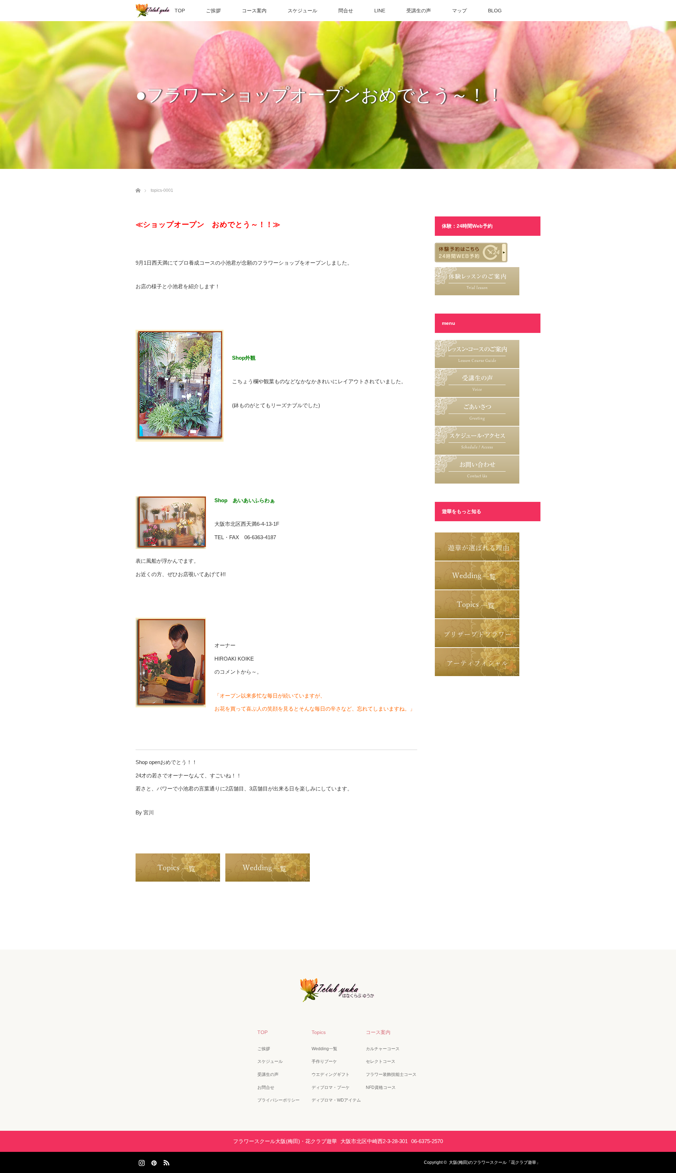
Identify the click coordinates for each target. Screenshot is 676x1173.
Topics (319, 1032)
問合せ (345, 10)
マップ (459, 10)
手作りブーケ (324, 1061)
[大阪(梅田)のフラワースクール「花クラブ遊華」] (338, 997)
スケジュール (302, 10)
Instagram (141, 1161)
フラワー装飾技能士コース (391, 1074)
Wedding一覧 (324, 1048)
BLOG (495, 10)
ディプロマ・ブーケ (331, 1087)
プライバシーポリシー (278, 1100)
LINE (379, 10)
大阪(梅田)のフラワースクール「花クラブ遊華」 (494, 1162)
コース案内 (254, 10)
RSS (165, 1161)
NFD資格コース (381, 1087)
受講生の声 (418, 10)
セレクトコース (380, 1061)
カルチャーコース (383, 1048)
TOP (180, 10)
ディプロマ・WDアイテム (336, 1100)
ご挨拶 (213, 10)
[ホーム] (138, 182)
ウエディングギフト (331, 1074)
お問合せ (265, 1087)
